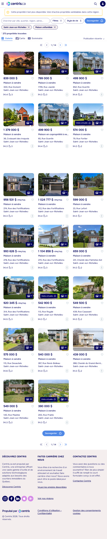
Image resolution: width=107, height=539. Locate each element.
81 (66, 71)
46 (31, 71)
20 (100, 71)
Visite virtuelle (81, 123)
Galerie (9, 38)
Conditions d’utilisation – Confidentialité (50, 512)
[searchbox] (24, 20)
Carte (22, 38)
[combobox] (25, 21)
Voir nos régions (46, 498)
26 (100, 123)
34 (66, 244)
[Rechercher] (95, 3)
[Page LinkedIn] (18, 498)
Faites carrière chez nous (51, 458)
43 (31, 347)
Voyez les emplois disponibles (52, 487)
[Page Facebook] (11, 498)
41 (31, 123)
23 (66, 296)
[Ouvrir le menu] (2, 4)
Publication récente (92, 38)
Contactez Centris (85, 456)
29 (100, 296)
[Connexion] (103, 4)
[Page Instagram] (5, 498)
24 (66, 399)
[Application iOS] (24, 498)
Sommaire (37, 38)
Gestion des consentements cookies (87, 512)
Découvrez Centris (14, 456)
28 (31, 399)
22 (66, 347)
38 (100, 347)
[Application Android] (30, 498)
